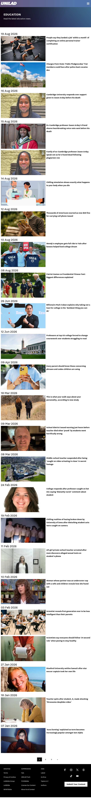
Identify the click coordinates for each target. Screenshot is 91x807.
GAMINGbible (26, 769)
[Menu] (88, 3)
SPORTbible (8, 789)
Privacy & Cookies (10, 777)
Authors (43, 785)
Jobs (42, 769)
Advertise (7, 769)
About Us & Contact (28, 789)
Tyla (22, 773)
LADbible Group (9, 781)
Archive (43, 777)
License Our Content (28, 785)
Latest (43, 773)
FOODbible (25, 781)
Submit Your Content (76, 784)
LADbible (7, 785)
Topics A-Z (44, 781)
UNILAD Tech (25, 777)
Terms (6, 773)
